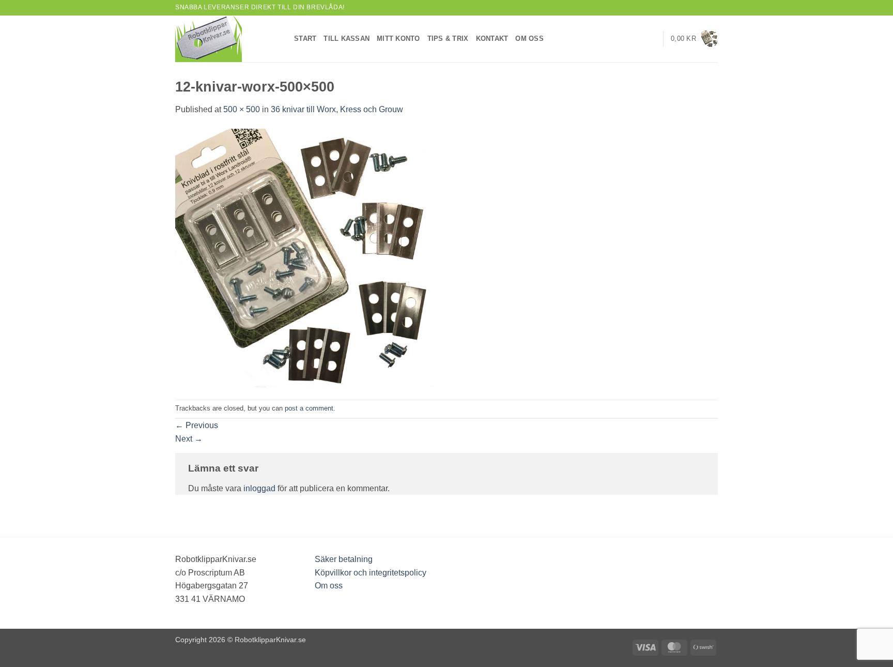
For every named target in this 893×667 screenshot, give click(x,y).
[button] (694, 38)
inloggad (259, 488)
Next (189, 438)
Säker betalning (344, 559)
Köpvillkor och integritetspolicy (370, 572)
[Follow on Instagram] (703, 7)
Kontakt (492, 38)
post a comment (309, 408)
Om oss (529, 38)
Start (305, 38)
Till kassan (346, 38)
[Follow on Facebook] (693, 7)
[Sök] (651, 39)
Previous (196, 425)
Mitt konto (398, 38)
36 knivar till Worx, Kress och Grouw (337, 109)
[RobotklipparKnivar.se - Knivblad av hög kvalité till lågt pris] (227, 39)
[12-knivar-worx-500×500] (304, 257)
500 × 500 (241, 109)
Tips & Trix (448, 38)
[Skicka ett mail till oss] (713, 7)
